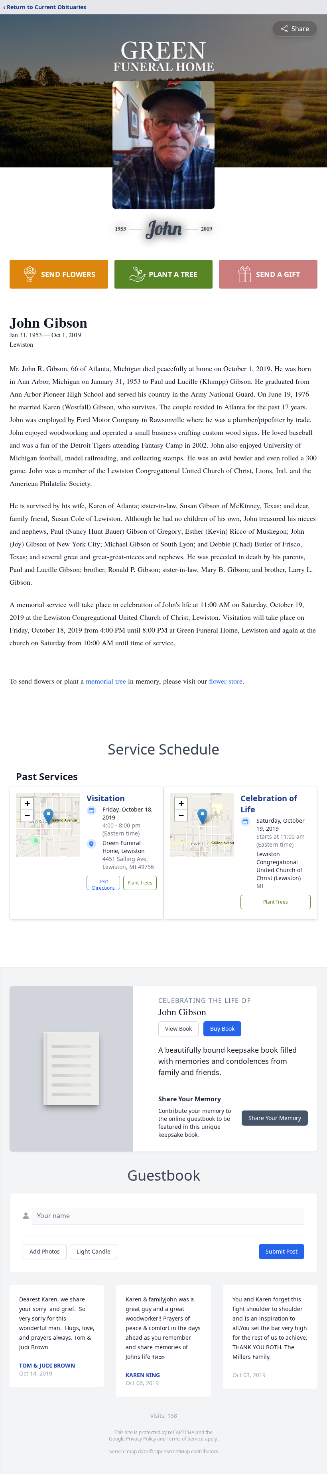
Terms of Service (185, 1438)
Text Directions (103, 884)
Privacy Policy (141, 1438)
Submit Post (281, 1251)
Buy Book (222, 1028)
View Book (178, 1028)
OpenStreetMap (172, 1451)
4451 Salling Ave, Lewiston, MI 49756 (128, 863)
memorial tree (106, 681)
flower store (225, 681)
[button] (48, 816)
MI (260, 886)
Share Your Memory (274, 1118)
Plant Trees (140, 882)
